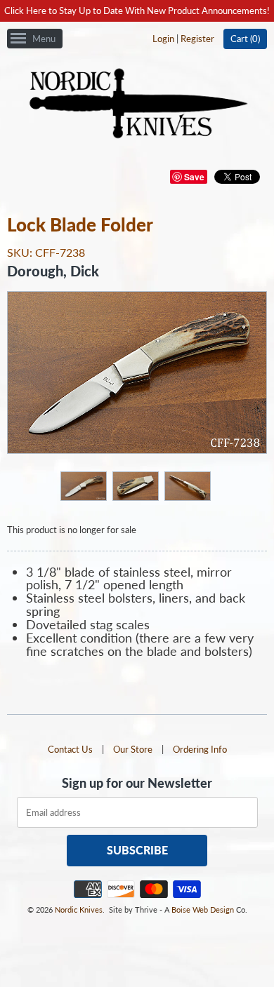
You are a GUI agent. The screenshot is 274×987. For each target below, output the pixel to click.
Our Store (132, 749)
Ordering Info (200, 749)
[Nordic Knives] (137, 104)
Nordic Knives (79, 909)
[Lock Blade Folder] (82, 485)
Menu (44, 38)
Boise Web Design (202, 909)
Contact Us (70, 749)
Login (163, 38)
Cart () (245, 38)
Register (197, 38)
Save (194, 176)
